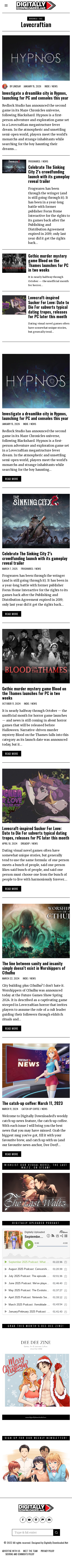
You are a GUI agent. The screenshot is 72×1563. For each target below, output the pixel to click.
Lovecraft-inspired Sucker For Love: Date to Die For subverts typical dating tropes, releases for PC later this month (48, 307)
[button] (56, 1532)
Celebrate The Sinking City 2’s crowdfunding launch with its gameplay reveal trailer (49, 174)
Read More (11, 479)
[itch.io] (36, 1520)
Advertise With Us (11, 1551)
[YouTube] (29, 1520)
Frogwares (34, 161)
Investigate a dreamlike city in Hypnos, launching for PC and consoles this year (35, 95)
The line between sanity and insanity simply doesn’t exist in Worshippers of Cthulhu (33, 968)
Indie (47, 86)
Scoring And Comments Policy (19, 1554)
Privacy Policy (47, 1551)
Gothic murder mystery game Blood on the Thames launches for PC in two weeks (48, 263)
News (55, 86)
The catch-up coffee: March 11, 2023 (32, 1103)
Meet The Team (30, 1551)
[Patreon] (43, 1520)
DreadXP (25, 843)
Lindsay (17, 86)
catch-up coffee (30, 1109)
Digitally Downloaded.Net (56, 1542)
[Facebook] (23, 1520)
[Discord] (49, 1520)
